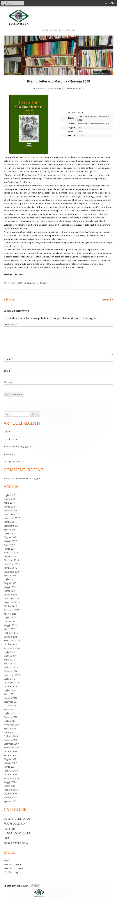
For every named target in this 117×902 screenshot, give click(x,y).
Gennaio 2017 (10, 556)
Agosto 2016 (10, 575)
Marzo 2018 (10, 506)
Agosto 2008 (10, 728)
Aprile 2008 (9, 732)
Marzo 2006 (10, 785)
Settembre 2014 (12, 648)
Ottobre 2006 (10, 774)
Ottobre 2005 (10, 793)
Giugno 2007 (10, 759)
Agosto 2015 (10, 613)
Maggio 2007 (10, 762)
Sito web (8, 382)
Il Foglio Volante (17, 833)
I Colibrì (10, 828)
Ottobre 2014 (10, 644)
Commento (11, 324)
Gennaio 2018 (10, 510)
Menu (111, 3)
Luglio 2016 (9, 579)
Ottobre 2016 (10, 567)
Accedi (7, 860)
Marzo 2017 (10, 548)
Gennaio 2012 (10, 697)
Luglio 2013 (9, 678)
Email (8, 370)
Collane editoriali (17, 818)
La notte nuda (11, 439)
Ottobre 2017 (10, 521)
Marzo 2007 (10, 766)
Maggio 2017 (10, 541)
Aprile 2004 (9, 797)
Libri (45, 282)
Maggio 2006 (10, 782)
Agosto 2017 (10, 529)
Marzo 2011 (10, 709)
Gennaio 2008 (10, 740)
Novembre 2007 (12, 747)
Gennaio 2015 (10, 636)
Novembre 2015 (12, 602)
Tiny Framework (20, 886)
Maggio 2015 (10, 625)
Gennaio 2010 (10, 717)
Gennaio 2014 (10, 671)
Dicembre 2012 (11, 682)
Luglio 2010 (9, 713)
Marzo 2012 (10, 694)
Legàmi (7, 431)
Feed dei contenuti (13, 864)
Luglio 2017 (9, 533)
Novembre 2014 (12, 640)
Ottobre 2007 (10, 751)
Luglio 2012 (9, 690)
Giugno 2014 (10, 655)
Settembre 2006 (12, 778)
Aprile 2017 (9, 545)
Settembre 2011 (12, 705)
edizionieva (38, 88)
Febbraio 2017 (11, 552)
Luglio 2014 (9, 652)
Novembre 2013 (12, 675)
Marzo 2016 (10, 590)
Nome (8, 359)
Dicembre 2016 (11, 560)
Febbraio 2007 (11, 770)
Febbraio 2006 (11, 789)
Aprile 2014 (9, 659)
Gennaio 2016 (10, 594)
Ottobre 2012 (10, 686)
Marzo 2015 (10, 629)
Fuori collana (14, 823)
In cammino (9, 454)
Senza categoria (16, 843)
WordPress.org (11, 872)
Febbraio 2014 (11, 667)
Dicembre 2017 (11, 514)
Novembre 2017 (12, 518)
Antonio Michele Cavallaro (16, 478)
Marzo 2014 (10, 663)
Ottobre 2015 (10, 606)
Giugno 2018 (10, 498)
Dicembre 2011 (11, 701)
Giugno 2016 (10, 583)
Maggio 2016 (10, 587)
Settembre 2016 (12, 571)
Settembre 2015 (12, 610)
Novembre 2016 (12, 563)
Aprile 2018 (9, 502)
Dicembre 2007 (11, 743)
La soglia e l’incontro (14, 461)
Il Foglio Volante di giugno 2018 (19, 446)
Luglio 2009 (9, 720)
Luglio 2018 (9, 495)
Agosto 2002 (10, 801)
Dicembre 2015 (11, 598)
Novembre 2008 (12, 724)
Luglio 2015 (9, 617)
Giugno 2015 (10, 621)
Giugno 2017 (10, 537)
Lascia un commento (74, 88)
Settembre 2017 (12, 525)
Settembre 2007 (12, 755)
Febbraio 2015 (11, 632)
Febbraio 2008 (11, 736)
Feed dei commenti (13, 868)
